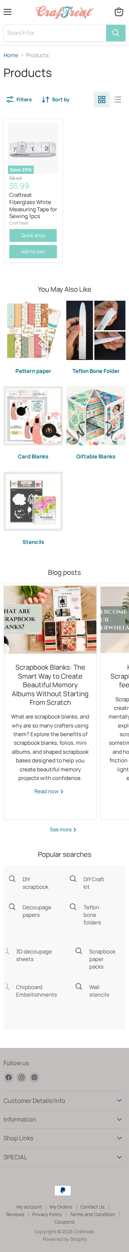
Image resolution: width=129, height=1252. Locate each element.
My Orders (61, 1207)
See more (61, 829)
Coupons (64, 1222)
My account (29, 1207)
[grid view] (102, 99)
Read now (47, 791)
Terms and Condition (92, 1214)
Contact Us (92, 1207)
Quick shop (33, 235)
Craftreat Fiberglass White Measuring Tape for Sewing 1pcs (33, 205)
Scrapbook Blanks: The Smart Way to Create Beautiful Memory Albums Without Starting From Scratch (50, 684)
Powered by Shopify (65, 1239)
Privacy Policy (47, 1214)
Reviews (15, 1214)
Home (11, 55)
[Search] (115, 33)
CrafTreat (19, 223)
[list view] (117, 99)
